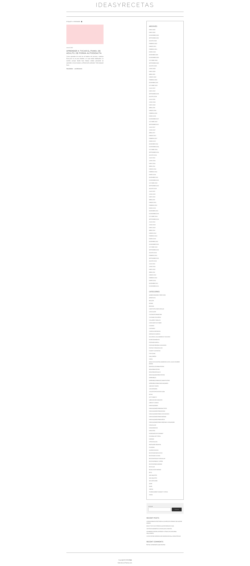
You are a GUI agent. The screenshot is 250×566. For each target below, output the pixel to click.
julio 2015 (152, 191)
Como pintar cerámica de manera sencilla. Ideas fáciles (163, 536)
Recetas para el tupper (156, 461)
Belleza (151, 300)
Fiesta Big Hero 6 (154, 342)
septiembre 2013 (154, 250)
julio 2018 (152, 99)
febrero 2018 (153, 113)
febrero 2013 (153, 255)
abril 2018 (152, 107)
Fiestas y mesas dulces (155, 348)
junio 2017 (152, 130)
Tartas (151, 489)
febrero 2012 (153, 277)
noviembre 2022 (154, 35)
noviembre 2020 (154, 57)
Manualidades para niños (157, 419)
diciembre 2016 (153, 144)
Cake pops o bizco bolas (156, 309)
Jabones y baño (154, 386)
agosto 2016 (153, 155)
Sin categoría (153, 480)
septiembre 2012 (154, 258)
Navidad (151, 439)
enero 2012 (152, 280)
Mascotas (152, 430)
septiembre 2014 (154, 219)
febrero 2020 (153, 80)
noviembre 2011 (154, 286)
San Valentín (153, 475)
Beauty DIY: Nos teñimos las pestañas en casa (160, 526)
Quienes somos (153, 450)
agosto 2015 (153, 188)
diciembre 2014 (153, 211)
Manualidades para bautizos (158, 408)
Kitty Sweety (153, 397)
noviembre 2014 (154, 213)
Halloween (152, 356)
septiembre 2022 (154, 38)
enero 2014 (152, 238)
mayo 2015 (152, 197)
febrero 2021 (153, 49)
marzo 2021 (152, 46)
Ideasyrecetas (125, 4)
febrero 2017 (153, 138)
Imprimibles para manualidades (158, 383)
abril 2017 (152, 132)
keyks (151, 394)
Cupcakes (152, 328)
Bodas (151, 303)
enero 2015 (152, 208)
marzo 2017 (152, 135)
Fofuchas (152, 353)
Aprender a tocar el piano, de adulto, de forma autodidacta (84, 52)
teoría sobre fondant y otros (158, 492)
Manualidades (69, 68)
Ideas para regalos (155, 372)
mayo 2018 (152, 105)
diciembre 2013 (153, 241)
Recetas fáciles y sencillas (157, 458)
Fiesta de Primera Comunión (157, 345)
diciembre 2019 (153, 82)
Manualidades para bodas (157, 411)
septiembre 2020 (154, 63)
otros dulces (153, 441)
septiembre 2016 (154, 152)
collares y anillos (154, 320)
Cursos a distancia (154, 331)
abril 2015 (152, 199)
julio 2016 (152, 158)
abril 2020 (152, 74)
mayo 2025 (152, 29)
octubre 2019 (153, 85)
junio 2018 (152, 102)
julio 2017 (152, 127)
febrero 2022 (153, 43)
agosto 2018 (153, 96)
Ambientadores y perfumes (157, 295)
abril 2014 (152, 230)
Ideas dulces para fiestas (156, 366)
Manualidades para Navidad (157, 416)
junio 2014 (152, 224)
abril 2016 (152, 166)
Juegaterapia (153, 389)
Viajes (151, 494)
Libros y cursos (153, 402)
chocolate (152, 311)
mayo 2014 (152, 227)
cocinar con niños (155, 317)
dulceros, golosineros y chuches (159, 337)
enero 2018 (152, 116)
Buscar (150, 506)
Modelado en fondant (156, 433)
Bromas (151, 306)
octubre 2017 (153, 121)
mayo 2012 (152, 269)
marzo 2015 (152, 202)
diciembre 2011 (153, 283)
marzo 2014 (152, 233)
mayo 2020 (152, 71)
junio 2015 (152, 194)
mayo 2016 (152, 163)
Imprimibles (152, 377)
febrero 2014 (153, 236)
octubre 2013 (153, 247)
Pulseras (151, 447)
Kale (130, 560)
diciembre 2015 (153, 177)
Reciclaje (152, 467)
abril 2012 (152, 272)
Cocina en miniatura (155, 314)
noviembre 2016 (154, 146)
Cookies (151, 325)
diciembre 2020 (153, 54)
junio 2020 (152, 68)
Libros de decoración (155, 400)
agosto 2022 (153, 40)
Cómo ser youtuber (155, 323)
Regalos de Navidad (155, 469)
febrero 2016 (153, 171)
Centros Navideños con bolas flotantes (159, 528)
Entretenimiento (154, 339)
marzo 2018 (152, 110)
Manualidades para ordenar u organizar (162, 422)
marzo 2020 (152, 77)
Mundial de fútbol (155, 436)
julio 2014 (152, 222)
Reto (150, 472)
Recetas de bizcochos (155, 453)
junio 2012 (152, 266)
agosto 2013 (153, 252)
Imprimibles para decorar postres (159, 380)
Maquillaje (152, 425)
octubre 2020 (153, 60)
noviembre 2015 (154, 180)
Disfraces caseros (154, 334)
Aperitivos (152, 297)
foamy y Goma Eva (154, 350)
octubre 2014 (153, 216)
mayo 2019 (152, 91)
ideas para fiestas (154, 369)
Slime (150, 483)
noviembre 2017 (154, 119)
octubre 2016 (153, 149)
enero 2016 (152, 174)
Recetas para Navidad (155, 464)
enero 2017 (152, 141)
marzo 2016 (152, 169)
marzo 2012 (152, 275)
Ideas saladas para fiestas (157, 375)
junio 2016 (152, 160)
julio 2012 (152, 264)
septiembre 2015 (154, 185)
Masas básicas (153, 428)
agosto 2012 (153, 261)
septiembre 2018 (154, 93)
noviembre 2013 (154, 244)
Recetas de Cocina (154, 455)
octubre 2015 (153, 183)
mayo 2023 (152, 32)
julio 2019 (152, 88)
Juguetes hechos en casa (157, 391)
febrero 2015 (153, 205)
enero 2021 (152, 52)
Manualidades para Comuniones (159, 414)
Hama (151, 359)
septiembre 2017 (154, 124)
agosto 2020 (153, 66)
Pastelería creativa (155, 444)
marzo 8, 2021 (69, 47)
